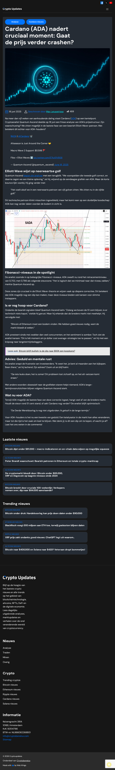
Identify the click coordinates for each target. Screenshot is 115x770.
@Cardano (23, 136)
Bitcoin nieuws (10, 685)
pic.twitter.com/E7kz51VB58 (48, 158)
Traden (6, 653)
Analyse (15, 22)
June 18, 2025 (61, 165)
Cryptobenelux (23, 761)
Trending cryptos (11, 680)
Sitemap (7, 740)
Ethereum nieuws (11, 690)
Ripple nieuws (10, 694)
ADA (73, 119)
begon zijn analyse (33, 176)
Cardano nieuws (36, 22)
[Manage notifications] (109, 764)
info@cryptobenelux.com (16, 736)
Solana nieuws (10, 704)
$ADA (13, 136)
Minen (6, 657)
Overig (6, 662)
